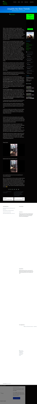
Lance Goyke (9, 383)
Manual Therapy (28, 48)
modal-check (2, 385)
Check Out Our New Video (30, 63)
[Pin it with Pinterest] (15, 190)
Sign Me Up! (30, 29)
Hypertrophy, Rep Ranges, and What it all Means (30, 71)
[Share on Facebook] (9, 190)
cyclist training (17, 191)
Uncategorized (5, 192)
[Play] (14, 150)
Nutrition (27, 49)
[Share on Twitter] (11, 190)
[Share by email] (18, 190)
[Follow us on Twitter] (28, 84)
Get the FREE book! (17, 398)
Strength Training (8, 191)
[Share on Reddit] (13, 190)
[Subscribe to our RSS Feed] (29, 84)
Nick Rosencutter (15, 10)
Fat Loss (27, 43)
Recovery (27, 46)
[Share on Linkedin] (17, 190)
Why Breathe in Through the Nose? (29, 59)
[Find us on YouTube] (30, 84)
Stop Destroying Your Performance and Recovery (30, 54)
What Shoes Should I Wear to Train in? (30, 67)
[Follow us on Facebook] (26, 84)
